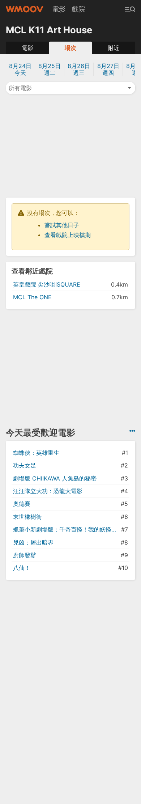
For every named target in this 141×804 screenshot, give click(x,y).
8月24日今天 (20, 69)
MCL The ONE (32, 297)
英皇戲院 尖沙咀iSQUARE (46, 284)
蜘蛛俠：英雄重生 (36, 452)
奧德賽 (21, 503)
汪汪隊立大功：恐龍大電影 (47, 491)
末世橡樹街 (27, 516)
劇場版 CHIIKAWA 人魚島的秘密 (55, 478)
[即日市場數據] (132, 431)
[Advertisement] (70, 145)
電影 (59, 9)
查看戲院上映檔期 (67, 234)
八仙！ (21, 567)
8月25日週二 (49, 69)
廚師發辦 (24, 555)
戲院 (78, 9)
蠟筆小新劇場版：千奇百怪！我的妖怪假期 (66, 529)
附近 (113, 47)
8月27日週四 (108, 69)
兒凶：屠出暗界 (33, 542)
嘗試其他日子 (61, 225)
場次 (70, 47)
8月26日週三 (79, 69)
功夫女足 (24, 465)
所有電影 (20, 88)
